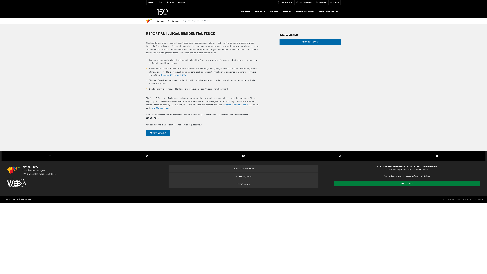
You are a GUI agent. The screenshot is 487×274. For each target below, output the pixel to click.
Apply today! (407, 183)
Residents (260, 11)
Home (149, 21)
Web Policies (26, 199)
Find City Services (310, 42)
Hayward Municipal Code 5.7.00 (237, 105)
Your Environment (328, 11)
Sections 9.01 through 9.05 (173, 75)
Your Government (305, 11)
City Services (173, 21)
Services (287, 11)
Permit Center (243, 184)
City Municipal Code (161, 108)
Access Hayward (243, 176)
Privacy (7, 199)
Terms (15, 199)
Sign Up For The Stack (243, 168)
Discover (245, 11)
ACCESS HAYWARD (158, 133)
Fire (161, 2)
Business (273, 11)
